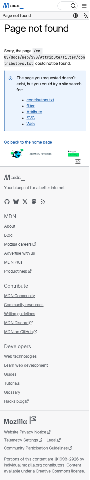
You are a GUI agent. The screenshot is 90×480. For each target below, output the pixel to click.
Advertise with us (19, 253)
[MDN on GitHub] (7, 202)
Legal (51, 439)
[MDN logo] (14, 178)
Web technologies (20, 356)
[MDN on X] (25, 202)
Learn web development (26, 365)
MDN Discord (16, 322)
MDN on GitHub (18, 331)
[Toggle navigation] (84, 6)
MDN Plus (13, 262)
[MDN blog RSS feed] (43, 202)
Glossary (12, 392)
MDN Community (19, 295)
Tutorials (12, 383)
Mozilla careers (18, 244)
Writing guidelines (19, 313)
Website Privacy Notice (25, 431)
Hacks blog (14, 401)
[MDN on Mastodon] (34, 202)
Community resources (24, 304)
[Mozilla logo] (20, 420)
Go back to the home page (28, 142)
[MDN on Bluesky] (16, 202)
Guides (10, 374)
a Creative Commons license (58, 470)
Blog (8, 235)
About (9, 226)
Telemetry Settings (21, 439)
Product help (15, 271)
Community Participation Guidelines (36, 447)
